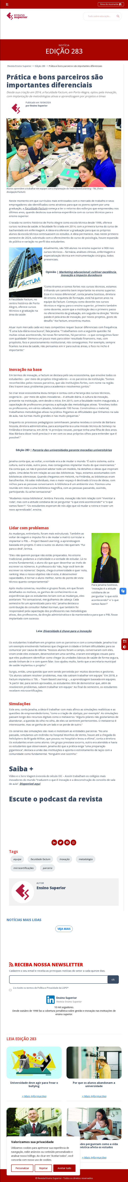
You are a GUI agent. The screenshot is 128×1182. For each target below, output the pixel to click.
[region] (43, 1155)
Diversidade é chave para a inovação (67, 631)
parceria (47, 868)
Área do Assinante (109, 4)
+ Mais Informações (34, 1096)
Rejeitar (43, 1168)
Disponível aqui (30, 784)
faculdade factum (40, 859)
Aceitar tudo (64, 1168)
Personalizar (22, 1168)
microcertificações (23, 868)
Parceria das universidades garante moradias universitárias (72, 450)
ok (113, 979)
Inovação (64, 859)
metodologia (85, 859)
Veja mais (64, 929)
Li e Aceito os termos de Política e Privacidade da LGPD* (40, 987)
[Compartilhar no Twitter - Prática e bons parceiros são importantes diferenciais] (61, 842)
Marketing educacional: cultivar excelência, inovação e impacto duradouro (88, 273)
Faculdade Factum (36, 208)
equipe (17, 859)
